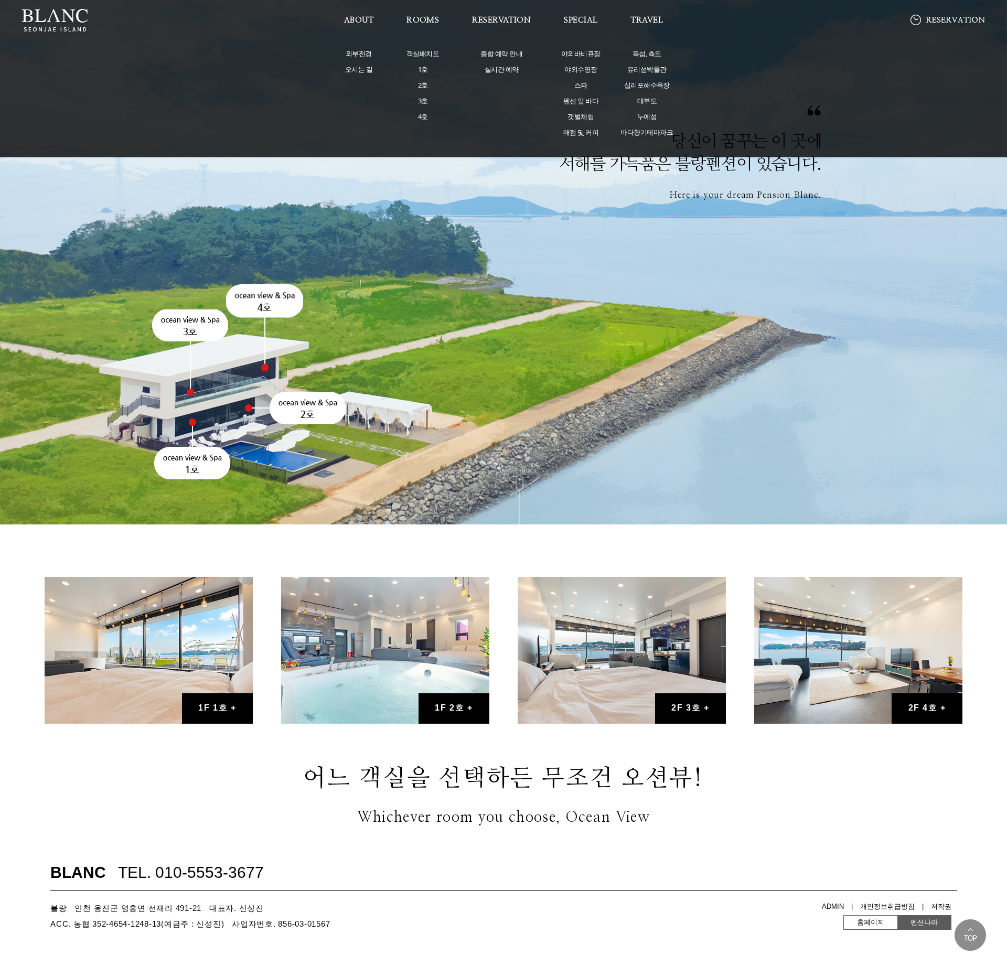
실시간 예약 (502, 69)
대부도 (647, 100)
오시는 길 (358, 69)
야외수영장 (580, 69)
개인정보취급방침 (887, 906)
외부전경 (359, 53)
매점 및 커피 (580, 132)
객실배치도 (422, 53)
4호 (423, 116)
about (358, 20)
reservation (501, 20)
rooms (422, 20)
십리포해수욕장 (647, 85)
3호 (423, 100)
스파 (580, 85)
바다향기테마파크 (646, 132)
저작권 (941, 906)
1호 (423, 69)
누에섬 (647, 116)
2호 (423, 85)
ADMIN (833, 906)
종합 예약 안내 (501, 53)
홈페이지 (897, 922)
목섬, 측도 (647, 53)
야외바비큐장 (581, 53)
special (580, 20)
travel (646, 20)
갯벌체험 (580, 116)
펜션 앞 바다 (580, 100)
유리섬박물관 (647, 69)
